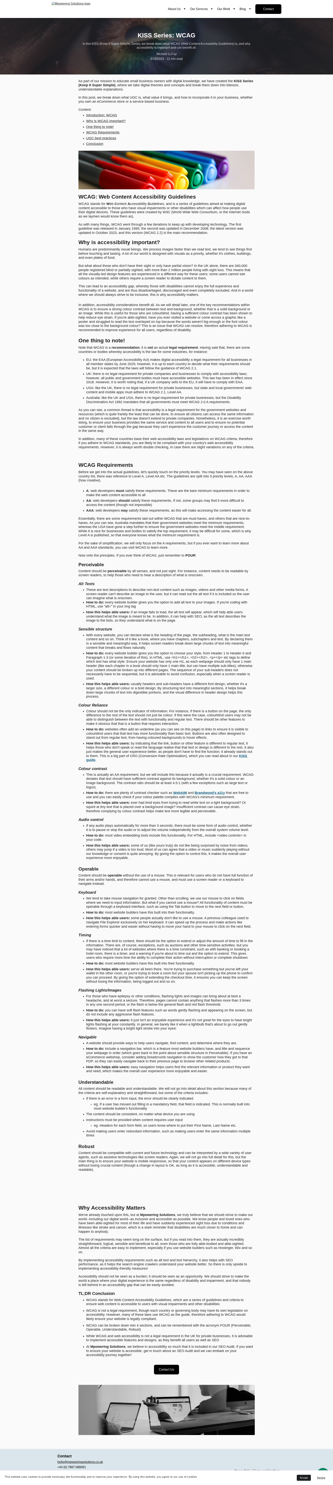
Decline (321, 1477)
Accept (304, 1477)
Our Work (223, 9)
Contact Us (166, 1369)
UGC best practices (101, 138)
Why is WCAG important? (106, 121)
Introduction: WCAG (101, 115)
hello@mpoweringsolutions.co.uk (80, 1462)
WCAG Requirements (102, 132)
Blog (243, 9)
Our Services (199, 9)
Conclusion (94, 144)
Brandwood (204, 793)
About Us (174, 9)
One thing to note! (100, 127)
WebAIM (180, 793)
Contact (268, 9)
